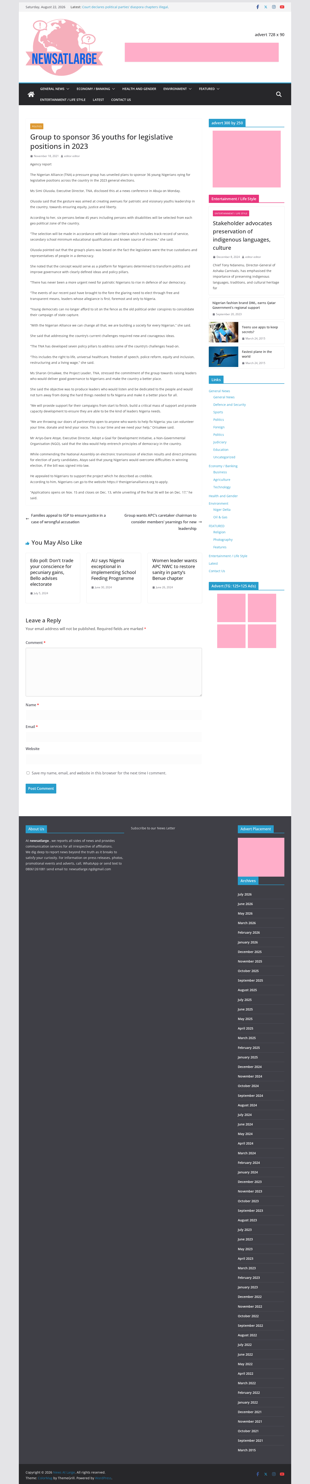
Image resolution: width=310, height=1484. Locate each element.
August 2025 (247, 990)
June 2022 (245, 1354)
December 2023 (250, 1182)
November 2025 (250, 961)
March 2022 (247, 1383)
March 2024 (247, 1153)
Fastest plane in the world (257, 354)
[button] (66, 89)
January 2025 (248, 1057)
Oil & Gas (220, 517)
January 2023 (248, 1287)
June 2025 (245, 1009)
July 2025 (245, 1000)
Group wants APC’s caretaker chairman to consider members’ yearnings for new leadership (160, 522)
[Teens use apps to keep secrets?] (223, 333)
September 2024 (250, 1095)
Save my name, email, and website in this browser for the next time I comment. (99, 773)
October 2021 (248, 1431)
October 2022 (248, 1316)
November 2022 (250, 1306)
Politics (37, 126)
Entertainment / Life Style (63, 99)
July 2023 (245, 1229)
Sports (218, 412)
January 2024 (248, 1172)
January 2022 (248, 1402)
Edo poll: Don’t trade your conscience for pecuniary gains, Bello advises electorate (51, 572)
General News (52, 89)
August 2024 (247, 1105)
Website (32, 748)
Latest (98, 99)
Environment (175, 89)
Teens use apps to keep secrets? (260, 329)
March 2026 (247, 923)
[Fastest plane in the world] (223, 357)
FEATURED (207, 89)
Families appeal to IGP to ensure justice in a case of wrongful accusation (68, 518)
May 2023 (245, 1249)
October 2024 (248, 1086)
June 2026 (245, 904)
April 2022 (245, 1373)
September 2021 (250, 1440)
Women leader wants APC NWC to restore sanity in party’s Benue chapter (174, 569)
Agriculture (221, 479)
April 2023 (245, 1258)
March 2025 (247, 1038)
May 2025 (245, 1019)
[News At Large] (31, 94)
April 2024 (245, 1143)
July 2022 (245, 1344)
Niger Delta (222, 509)
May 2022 (245, 1364)
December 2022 (250, 1296)
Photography (223, 539)
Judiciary (219, 442)
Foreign (219, 427)
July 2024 (245, 1114)
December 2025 (250, 952)
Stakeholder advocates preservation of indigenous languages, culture (242, 235)
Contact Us (121, 99)
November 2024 (250, 1076)
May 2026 (245, 913)
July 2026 (245, 894)
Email (32, 726)
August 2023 (247, 1220)
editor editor (72, 156)
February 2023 (249, 1277)
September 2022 (250, 1325)
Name (32, 704)
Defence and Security (229, 404)
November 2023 (250, 1191)
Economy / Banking (93, 89)
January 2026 (248, 942)
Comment (36, 642)
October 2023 (248, 1201)
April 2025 (245, 1028)
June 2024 (245, 1124)
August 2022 (247, 1335)
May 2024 (245, 1134)
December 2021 (250, 1412)
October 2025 (248, 971)
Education (221, 449)
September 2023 (250, 1210)
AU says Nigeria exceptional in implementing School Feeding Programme (113, 569)
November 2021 (250, 1421)
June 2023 (245, 1239)
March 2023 (247, 1268)
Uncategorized (224, 457)
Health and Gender (139, 89)
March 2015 (247, 1450)
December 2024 (250, 1067)
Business (220, 472)
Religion (219, 532)
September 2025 (250, 980)
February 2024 (249, 1162)
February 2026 (249, 932)
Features (219, 547)
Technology (222, 487)
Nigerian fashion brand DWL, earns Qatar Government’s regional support (244, 305)
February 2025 (249, 1047)
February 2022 (249, 1392)
